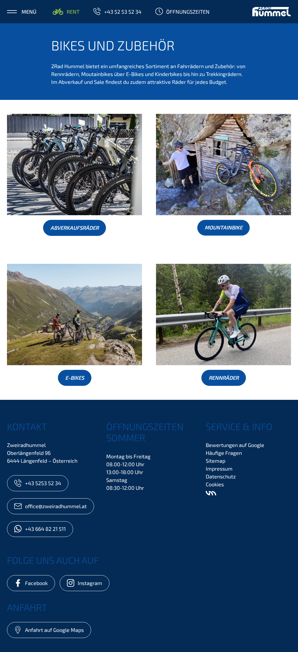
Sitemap (215, 460)
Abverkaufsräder (74, 228)
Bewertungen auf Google (235, 445)
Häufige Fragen (224, 453)
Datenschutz (221, 476)
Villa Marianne (211, 493)
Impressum (219, 468)
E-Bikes (74, 377)
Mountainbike (223, 227)
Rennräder (224, 377)
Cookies (215, 484)
